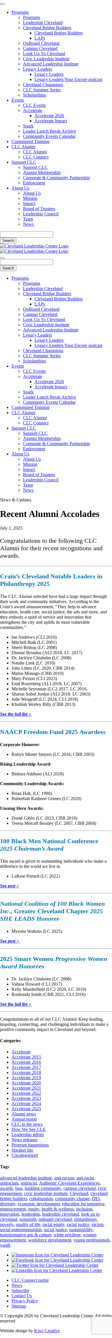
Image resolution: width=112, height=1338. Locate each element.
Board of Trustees (39, 208)
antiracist (29, 1183)
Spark (28, 125)
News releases (24, 1139)
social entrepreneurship (21, 1229)
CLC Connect (36, 157)
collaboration (41, 1198)
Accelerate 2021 (26, 1088)
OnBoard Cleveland (41, 43)
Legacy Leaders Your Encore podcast (68, 79)
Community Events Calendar (49, 136)
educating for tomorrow (83, 1203)
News (28, 224)
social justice (55, 1229)
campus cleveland (79, 1188)
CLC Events (34, 105)
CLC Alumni (23, 146)
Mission (30, 198)
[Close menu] (2, 4)
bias (18, 1188)
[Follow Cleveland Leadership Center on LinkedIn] (56, 1270)
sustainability (81, 1229)
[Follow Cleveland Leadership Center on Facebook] (57, 1260)
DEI (96, 1198)
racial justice (78, 1224)
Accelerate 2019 (26, 1077)
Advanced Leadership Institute (50, 63)
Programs (20, 12)
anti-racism (64, 1177)
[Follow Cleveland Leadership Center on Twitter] (55, 1265)
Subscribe (20, 1290)
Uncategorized (24, 1155)
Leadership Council (41, 213)
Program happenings (30, 1144)
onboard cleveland (55, 1219)
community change (72, 1198)
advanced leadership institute (26, 1177)
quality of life (28, 1224)
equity (33, 1208)
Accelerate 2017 (26, 1067)
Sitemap (18, 1306)
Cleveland (79, 1193)
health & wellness (58, 1208)
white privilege (67, 1234)
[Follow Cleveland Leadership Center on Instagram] (57, 1254)
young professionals (92, 1239)
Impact (29, 203)
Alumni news (23, 1113)
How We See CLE (28, 1129)
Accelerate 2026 (49, 115)
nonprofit (28, 1219)
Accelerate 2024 (26, 1103)
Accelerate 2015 (26, 1057)
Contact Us (21, 1295)
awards (6, 1188)
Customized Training (30, 141)
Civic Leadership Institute (46, 58)
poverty (7, 1224)
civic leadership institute (45, 1193)
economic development (39, 1203)
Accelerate (32, 110)
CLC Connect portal (30, 1280)
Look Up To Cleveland (44, 53)
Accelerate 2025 (26, 1108)
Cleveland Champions (43, 84)
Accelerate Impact (50, 120)
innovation (9, 1214)
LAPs (39, 38)
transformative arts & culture (25, 1234)
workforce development (49, 1239)
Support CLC (23, 162)
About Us (20, 188)
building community (43, 1188)
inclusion (84, 1208)
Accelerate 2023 (26, 1098)
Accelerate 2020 (26, 1082)
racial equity (54, 1224)
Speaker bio (22, 1150)
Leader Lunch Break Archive (49, 131)
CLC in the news (27, 1124)
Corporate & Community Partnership (56, 177)
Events (17, 100)
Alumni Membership (42, 172)
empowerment (13, 1208)
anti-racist (85, 1177)
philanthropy (85, 1219)
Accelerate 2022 (26, 1093)
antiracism (9, 1183)
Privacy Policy (24, 1300)
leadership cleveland (60, 1214)
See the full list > (16, 714)
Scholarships (34, 94)
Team (28, 219)
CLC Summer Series (42, 89)
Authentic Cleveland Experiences (69, 1183)
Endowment (34, 182)
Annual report (24, 1119)
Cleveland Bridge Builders (47, 27)
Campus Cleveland (40, 48)
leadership (31, 1214)
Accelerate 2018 (26, 1072)
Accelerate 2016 (26, 1062)
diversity (8, 1203)
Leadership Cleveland (43, 22)
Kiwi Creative (47, 1330)
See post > (9, 885)
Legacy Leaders (37, 69)
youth (5, 1245)
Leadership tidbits (27, 1134)
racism (97, 1224)
